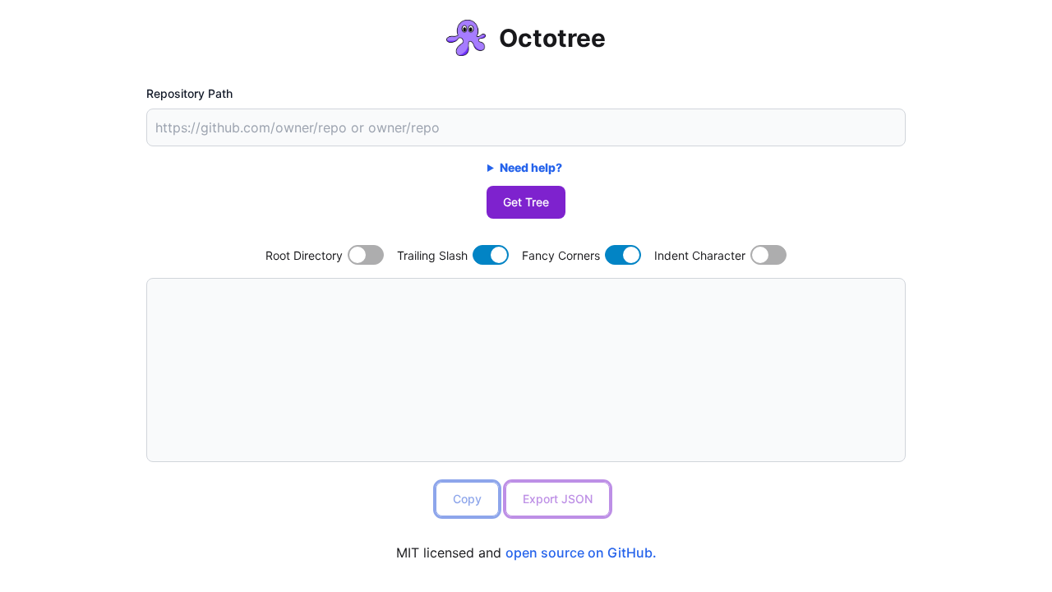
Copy (467, 499)
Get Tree (526, 202)
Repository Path (189, 93)
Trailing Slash (432, 255)
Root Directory (304, 255)
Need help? (531, 167)
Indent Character (699, 255)
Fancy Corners (561, 255)
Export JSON (558, 499)
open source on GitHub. (581, 552)
